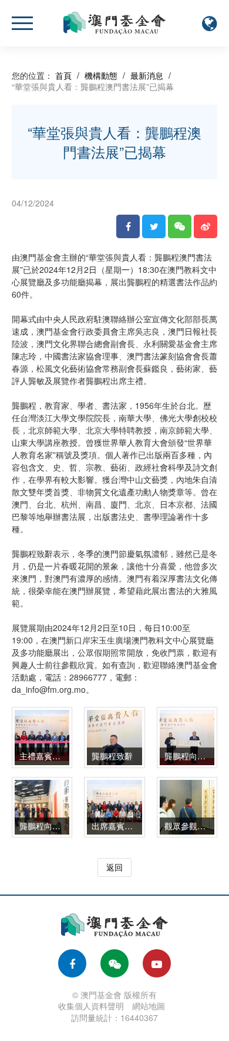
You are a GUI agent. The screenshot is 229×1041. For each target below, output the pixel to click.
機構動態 (101, 75)
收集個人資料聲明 (91, 1006)
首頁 (63, 75)
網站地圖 (148, 1006)
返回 (114, 867)
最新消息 (146, 75)
